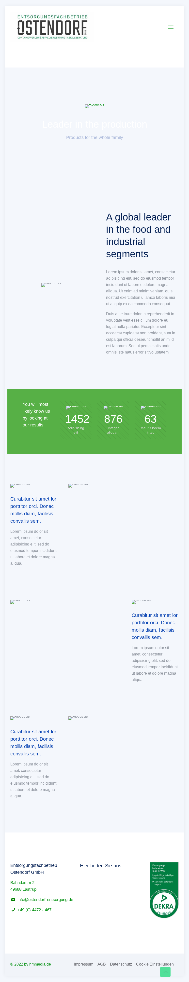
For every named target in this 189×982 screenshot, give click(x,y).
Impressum (83, 964)
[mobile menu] (171, 27)
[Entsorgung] (52, 27)
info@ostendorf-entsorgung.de (45, 899)
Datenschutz (121, 964)
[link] (94, 106)
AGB (101, 964)
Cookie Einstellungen (155, 964)
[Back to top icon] (165, 972)
